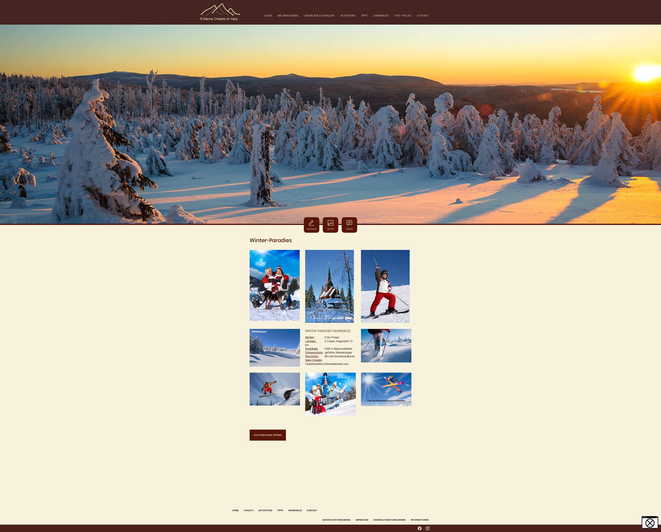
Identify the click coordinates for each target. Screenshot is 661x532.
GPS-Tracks (403, 16)
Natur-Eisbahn (313, 360)
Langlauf (311, 341)
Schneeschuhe (314, 352)
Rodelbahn (311, 348)
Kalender (311, 229)
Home (268, 16)
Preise (349, 229)
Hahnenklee (381, 16)
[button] (650, 522)
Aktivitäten (347, 16)
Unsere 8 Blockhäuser (319, 16)
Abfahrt (309, 337)
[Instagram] (427, 528)
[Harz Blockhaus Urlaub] (228, 12)
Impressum (362, 519)
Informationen (288, 16)
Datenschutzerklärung (336, 519)
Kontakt (423, 16)
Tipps (364, 16)
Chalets (248, 510)
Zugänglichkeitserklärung (389, 519)
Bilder (330, 229)
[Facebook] (419, 528)
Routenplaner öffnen (268, 435)
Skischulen (311, 356)
